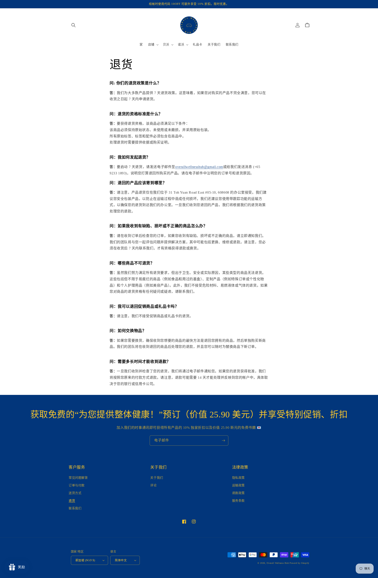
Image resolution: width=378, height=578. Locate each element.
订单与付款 (77, 485)
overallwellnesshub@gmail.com (199, 167)
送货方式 (75, 493)
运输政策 (238, 485)
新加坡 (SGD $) (85, 560)
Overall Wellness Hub (278, 563)
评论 (153, 485)
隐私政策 (238, 477)
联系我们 (75, 508)
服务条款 (238, 500)
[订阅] (223, 440)
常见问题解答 (78, 477)
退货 (72, 500)
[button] (73, 25)
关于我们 (156, 477)
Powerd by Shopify (299, 563)
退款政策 (238, 493)
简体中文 (121, 560)
